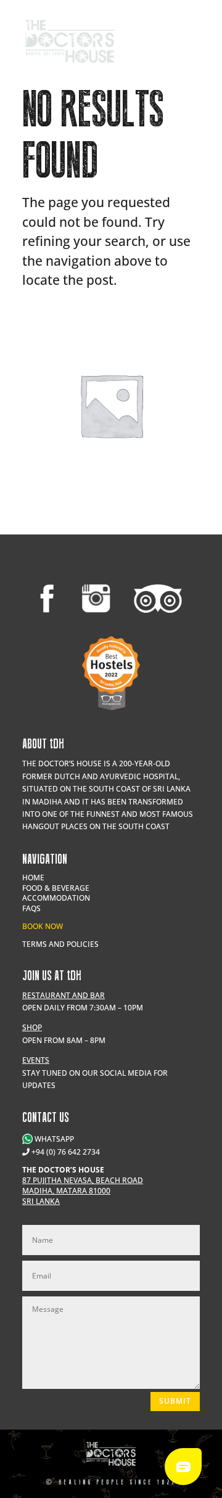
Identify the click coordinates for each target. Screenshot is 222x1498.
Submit (175, 1401)
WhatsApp (53, 1139)
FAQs (31, 908)
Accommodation (56, 898)
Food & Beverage (55, 888)
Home (33, 877)
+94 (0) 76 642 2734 (65, 1152)
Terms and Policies (60, 944)
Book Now (42, 926)
